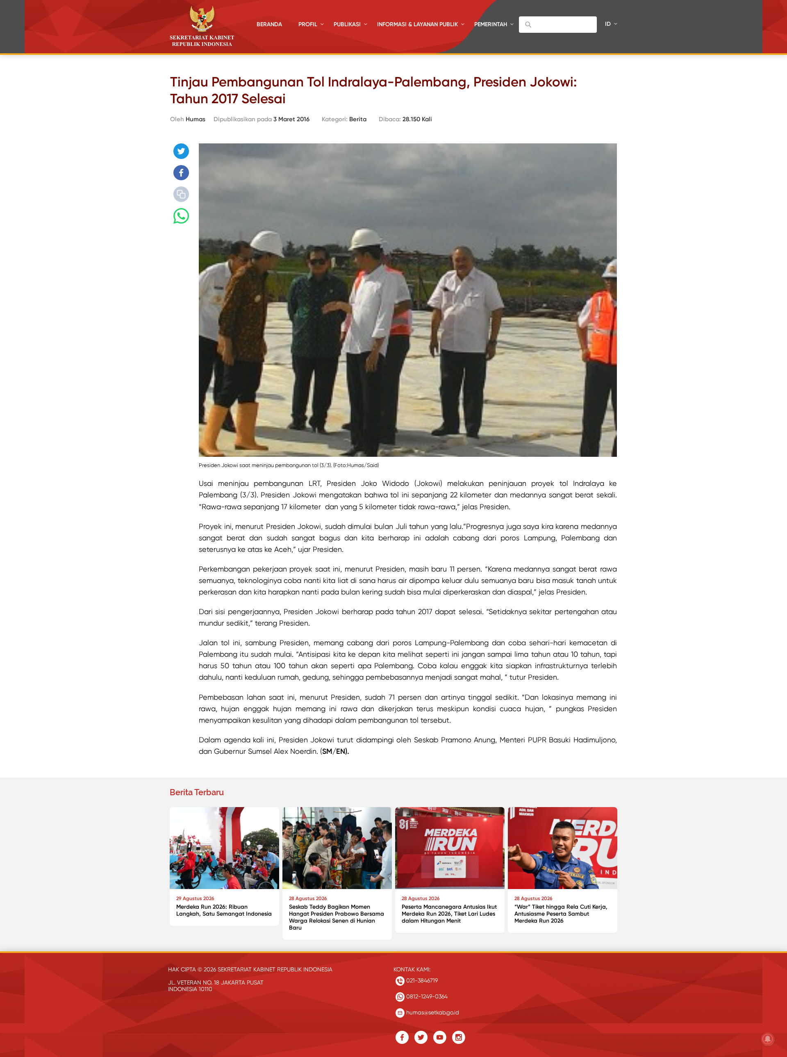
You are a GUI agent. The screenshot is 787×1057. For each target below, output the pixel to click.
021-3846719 (421, 980)
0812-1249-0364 (426, 996)
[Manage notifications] (767, 1039)
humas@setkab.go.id (432, 1012)
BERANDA (269, 24)
